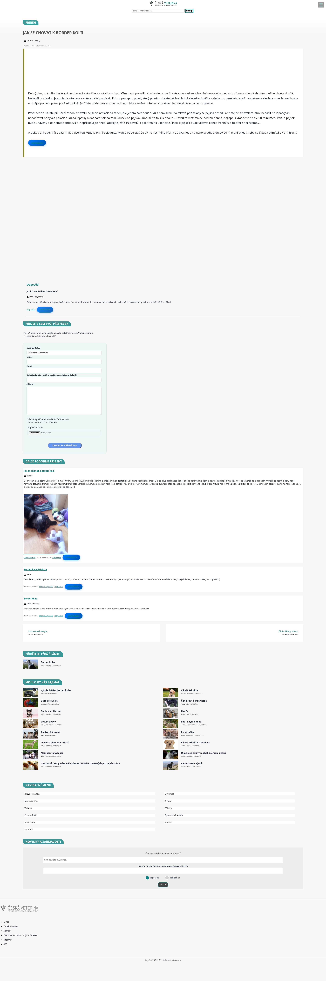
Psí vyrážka (187, 732)
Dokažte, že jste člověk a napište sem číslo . (51, 375)
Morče (184, 711)
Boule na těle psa (51, 711)
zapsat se (154, 877)
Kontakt (168, 822)
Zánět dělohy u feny (288, 631)
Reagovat (45, 310)
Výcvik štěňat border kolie (56, 690)
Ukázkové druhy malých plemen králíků (204, 752)
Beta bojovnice (49, 700)
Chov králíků (30, 815)
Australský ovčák (50, 732)
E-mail (29, 366)
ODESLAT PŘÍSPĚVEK (64, 445)
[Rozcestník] (321, 5)
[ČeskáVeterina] (163, 6)
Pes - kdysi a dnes (191, 721)
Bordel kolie (30, 598)
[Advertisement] (100, 66)
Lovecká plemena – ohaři (55, 742)
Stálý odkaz (30, 309)
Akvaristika (29, 822)
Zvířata (28, 808)
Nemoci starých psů (52, 752)
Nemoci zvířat (31, 801)
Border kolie (48, 662)
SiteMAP (8, 939)
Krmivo (168, 801)
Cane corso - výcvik (192, 763)
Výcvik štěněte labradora (195, 742)
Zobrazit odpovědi (46, 586)
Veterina (28, 829)
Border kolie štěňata (35, 569)
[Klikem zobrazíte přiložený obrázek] (46, 553)
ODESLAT (163, 885)
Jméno (29, 357)
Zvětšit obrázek (29, 557)
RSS (5, 944)
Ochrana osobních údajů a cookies (20, 935)
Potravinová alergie (37, 631)
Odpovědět (37, 143)
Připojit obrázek (35, 427)
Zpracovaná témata (174, 815)
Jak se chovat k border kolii (39, 470)
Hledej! (189, 11)
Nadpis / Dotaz (33, 348)
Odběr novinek (11, 926)
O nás (6, 921)
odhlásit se (174, 877)
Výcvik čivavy (48, 721)
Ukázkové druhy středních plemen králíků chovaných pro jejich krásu (80, 763)
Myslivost (169, 793)
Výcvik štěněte (189, 690)
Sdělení (29, 384)
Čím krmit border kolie (194, 700)
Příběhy (168, 808)
